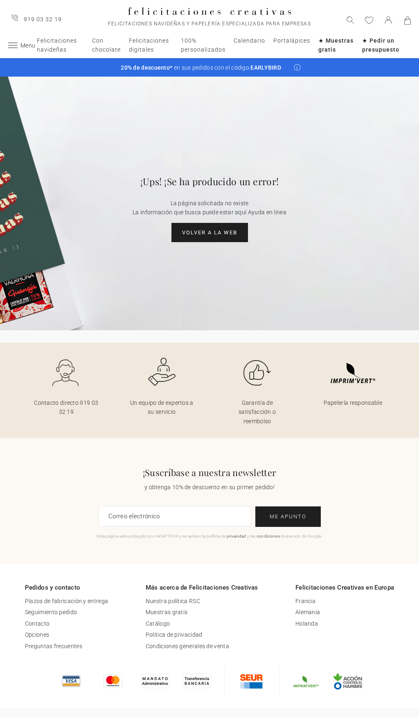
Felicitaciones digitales (149, 45)
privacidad (236, 536)
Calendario (249, 40)
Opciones (37, 634)
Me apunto (288, 516)
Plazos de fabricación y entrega (66, 601)
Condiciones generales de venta (187, 646)
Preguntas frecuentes (53, 646)
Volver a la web (209, 232)
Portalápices (291, 40)
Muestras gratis (167, 612)
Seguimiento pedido (51, 612)
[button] (297, 67)
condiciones (268, 536)
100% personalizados (203, 45)
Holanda (306, 623)
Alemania (307, 612)
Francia (305, 601)
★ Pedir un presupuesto (380, 45)
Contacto (37, 623)
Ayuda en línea (267, 212)
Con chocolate (106, 45)
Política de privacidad (174, 634)
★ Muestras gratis (336, 45)
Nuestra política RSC (173, 601)
